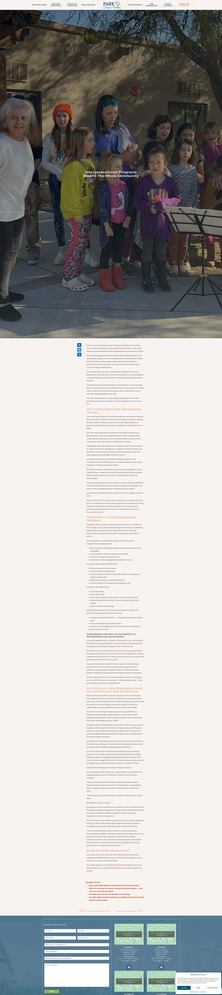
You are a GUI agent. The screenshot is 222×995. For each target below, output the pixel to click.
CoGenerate (107, 667)
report (91, 493)
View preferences (212, 987)
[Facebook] (129, 967)
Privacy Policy (203, 991)
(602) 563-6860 (129, 954)
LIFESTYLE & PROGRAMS (72, 5)
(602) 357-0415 (161, 954)
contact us (112, 858)
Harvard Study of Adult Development (129, 643)
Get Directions (129, 956)
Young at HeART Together (109, 718)
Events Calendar (167, 5)
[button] (79, 345)
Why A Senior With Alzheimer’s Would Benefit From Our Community (114, 885)
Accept (184, 987)
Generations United (93, 525)
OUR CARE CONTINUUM (56, 5)
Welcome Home (39, 5)
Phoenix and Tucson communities (119, 865)
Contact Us (184, 5)
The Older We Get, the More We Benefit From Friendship (109, 894)
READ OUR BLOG (88, 5)
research (99, 469)
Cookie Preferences (194, 991)
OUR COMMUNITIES (151, 5)
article (92, 640)
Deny (198, 987)
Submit (51, 991)
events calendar (92, 868)
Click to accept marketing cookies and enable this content (129, 934)
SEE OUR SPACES (135, 5)
